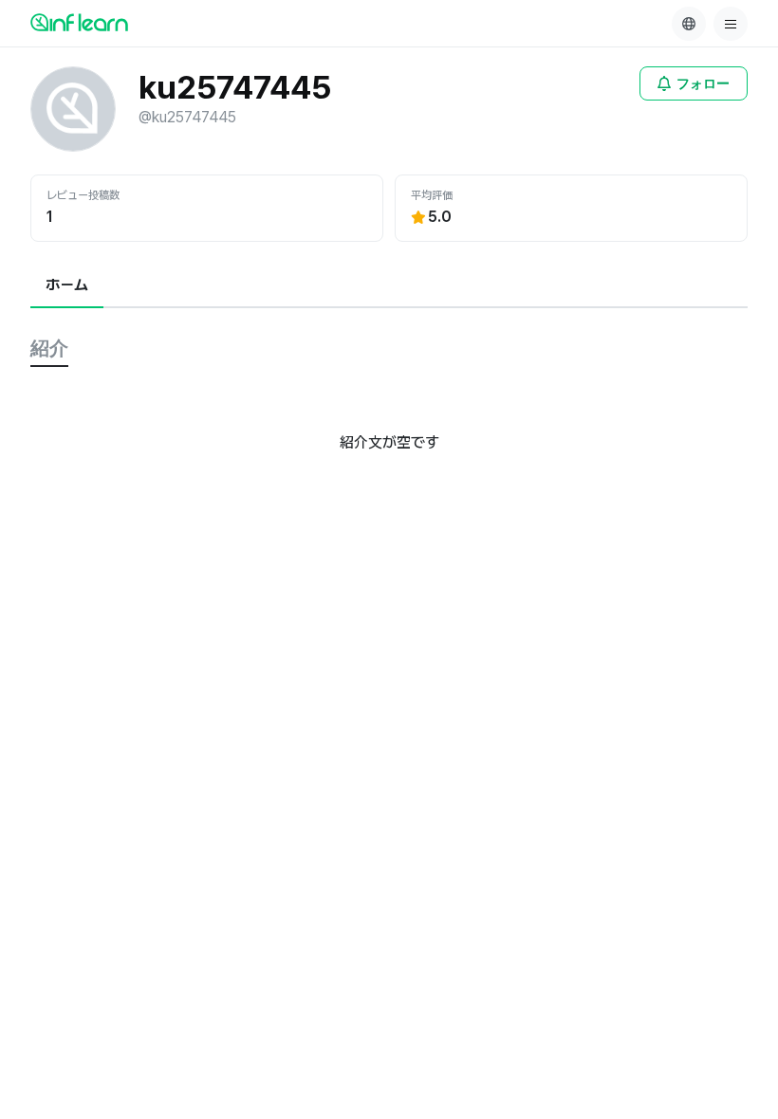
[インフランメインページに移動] (79, 22)
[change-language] (689, 24)
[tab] (66, 286)
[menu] (730, 24)
